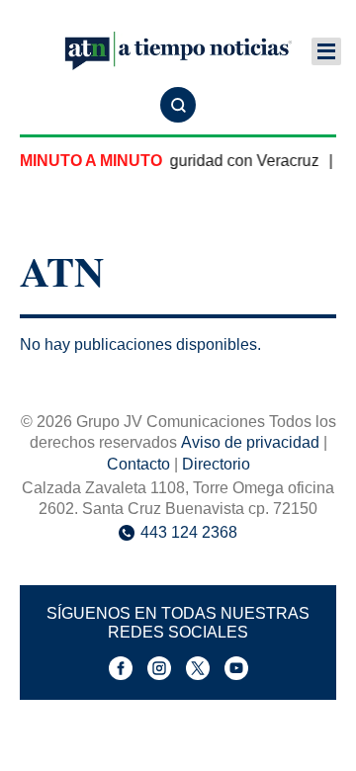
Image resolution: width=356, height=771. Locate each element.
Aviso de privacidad (250, 442)
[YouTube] (236, 668)
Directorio (216, 464)
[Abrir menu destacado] (326, 51)
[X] (198, 668)
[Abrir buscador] (178, 105)
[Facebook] (121, 668)
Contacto (138, 464)
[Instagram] (159, 668)
